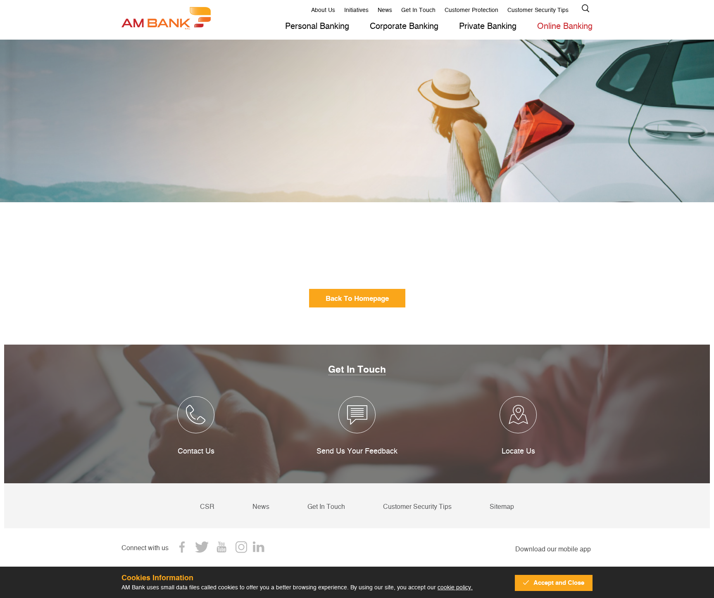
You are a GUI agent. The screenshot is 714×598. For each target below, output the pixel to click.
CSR (207, 506)
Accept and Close (558, 582)
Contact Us (196, 450)
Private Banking (487, 26)
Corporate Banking (404, 26)
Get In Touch (418, 9)
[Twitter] (201, 547)
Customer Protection (471, 9)
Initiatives (356, 9)
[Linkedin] (261, 547)
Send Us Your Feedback (357, 450)
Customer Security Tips (538, 9)
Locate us (518, 450)
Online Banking (565, 26)
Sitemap (502, 506)
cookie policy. (455, 587)
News (385, 9)
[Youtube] (221, 547)
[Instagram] (241, 547)
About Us (323, 9)
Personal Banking (317, 26)
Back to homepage (357, 298)
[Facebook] (182, 547)
